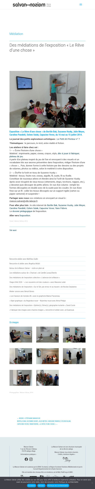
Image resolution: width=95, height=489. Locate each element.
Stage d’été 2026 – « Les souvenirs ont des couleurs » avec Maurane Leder (38, 282)
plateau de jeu (16, 156)
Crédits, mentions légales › (66, 454)
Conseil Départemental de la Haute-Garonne (47, 469)
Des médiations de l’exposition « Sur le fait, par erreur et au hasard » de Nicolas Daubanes (43, 287)
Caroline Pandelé (17, 208)
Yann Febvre (61, 208)
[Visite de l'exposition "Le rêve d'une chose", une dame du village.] (21, 342)
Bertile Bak (52, 205)
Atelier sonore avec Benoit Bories (22, 291)
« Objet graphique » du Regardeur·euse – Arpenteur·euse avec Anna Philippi (38, 301)
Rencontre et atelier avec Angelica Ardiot (25, 263)
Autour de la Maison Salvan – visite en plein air (27, 268)
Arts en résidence (47, 472)
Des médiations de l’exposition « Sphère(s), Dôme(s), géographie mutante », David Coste (42, 305)
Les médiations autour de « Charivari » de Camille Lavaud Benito (33, 273)
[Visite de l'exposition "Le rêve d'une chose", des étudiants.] (21, 386)
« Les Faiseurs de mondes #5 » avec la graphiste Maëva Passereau (35, 296)
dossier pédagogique (22, 211)
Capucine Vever (46, 208)
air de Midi (57, 472)
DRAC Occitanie (43, 467)
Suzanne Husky (65, 205)
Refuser (41, 485)
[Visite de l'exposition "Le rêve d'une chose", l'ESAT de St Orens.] (47, 386)
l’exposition (25, 215)
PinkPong (64, 472)
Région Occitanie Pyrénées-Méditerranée (63, 467)
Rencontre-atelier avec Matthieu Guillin (24, 259)
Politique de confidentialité (58, 485)
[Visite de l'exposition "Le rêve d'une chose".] (74, 364)
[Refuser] (92, 483)
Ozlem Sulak (32, 208)
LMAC (71, 472)
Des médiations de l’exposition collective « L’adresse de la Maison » (35, 277)
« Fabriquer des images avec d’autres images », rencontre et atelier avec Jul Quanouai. (42, 310)
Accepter (31, 485)
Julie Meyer (79, 205)
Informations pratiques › (28, 454)
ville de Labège (68, 449)
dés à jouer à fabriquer (68, 153)
